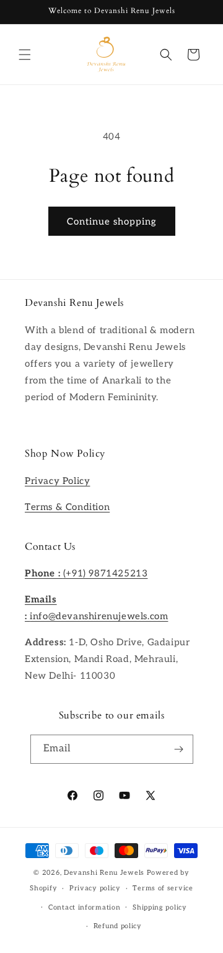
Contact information (84, 907)
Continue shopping (112, 221)
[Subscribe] (179, 749)
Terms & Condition (67, 506)
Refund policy (118, 926)
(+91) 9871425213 (86, 573)
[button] (24, 54)
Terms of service (163, 888)
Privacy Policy (57, 480)
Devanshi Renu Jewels (104, 873)
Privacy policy (95, 888)
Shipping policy (160, 907)
